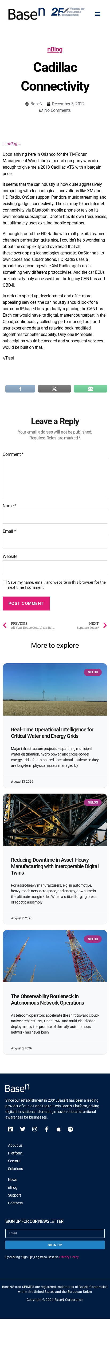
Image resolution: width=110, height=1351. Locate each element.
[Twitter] (22, 1129)
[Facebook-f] (46, 1129)
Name (10, 506)
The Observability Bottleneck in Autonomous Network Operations (47, 999)
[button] (97, 13)
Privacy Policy (68, 1257)
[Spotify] (70, 1129)
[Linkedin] (10, 1129)
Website (10, 556)
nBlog (54, 49)
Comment (13, 454)
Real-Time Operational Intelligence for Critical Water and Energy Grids (52, 732)
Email (9, 531)
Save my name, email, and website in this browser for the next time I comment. (57, 585)
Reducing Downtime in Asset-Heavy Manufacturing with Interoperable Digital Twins (55, 866)
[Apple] (58, 1129)
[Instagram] (34, 1129)
